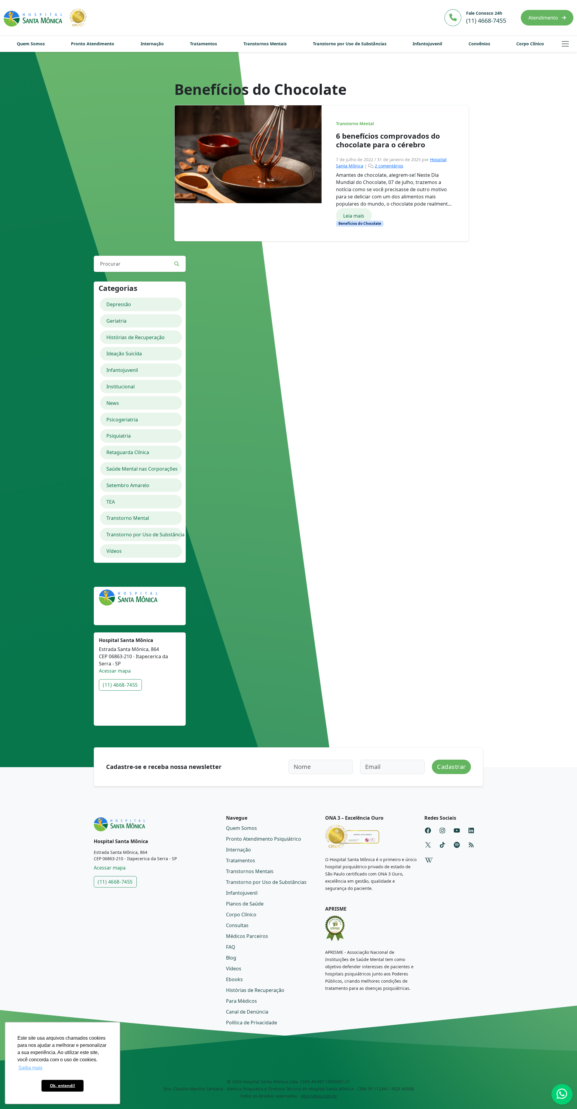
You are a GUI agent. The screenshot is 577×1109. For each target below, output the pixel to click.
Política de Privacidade (251, 1022)
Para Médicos (241, 1001)
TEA (110, 502)
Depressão (118, 304)
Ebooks (234, 979)
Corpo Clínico (530, 44)
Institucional (120, 386)
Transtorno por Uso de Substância (144, 534)
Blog (231, 957)
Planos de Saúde (245, 903)
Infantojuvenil (427, 44)
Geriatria (116, 321)
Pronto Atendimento (92, 44)
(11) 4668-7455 (120, 685)
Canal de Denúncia (247, 1011)
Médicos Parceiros (247, 936)
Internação (152, 44)
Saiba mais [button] (30, 1067)
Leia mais (353, 215)
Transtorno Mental (355, 124)
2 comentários (389, 166)
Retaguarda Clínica (127, 452)
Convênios (479, 44)
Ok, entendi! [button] (62, 1085)
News (112, 403)
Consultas (237, 925)
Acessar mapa (115, 671)
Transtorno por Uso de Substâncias (349, 44)
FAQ (230, 947)
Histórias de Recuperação (135, 337)
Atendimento (543, 17)
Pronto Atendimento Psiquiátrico (263, 839)
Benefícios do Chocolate (359, 223)
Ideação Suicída (124, 353)
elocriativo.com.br (319, 1096)
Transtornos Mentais (265, 44)
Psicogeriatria (122, 419)
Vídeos (114, 551)
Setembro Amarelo (127, 485)
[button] (565, 44)
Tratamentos (203, 44)
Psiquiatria (118, 435)
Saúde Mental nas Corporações (142, 469)
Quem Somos (31, 44)
